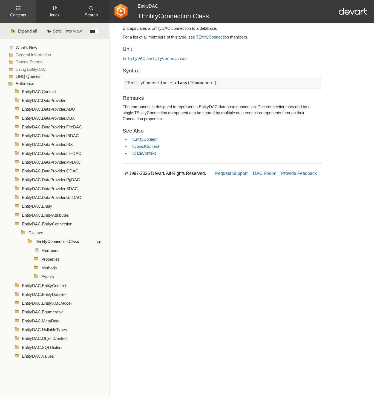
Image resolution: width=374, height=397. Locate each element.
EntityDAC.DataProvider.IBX (47, 144)
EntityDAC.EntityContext (44, 286)
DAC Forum (264, 173)
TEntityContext (144, 139)
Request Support (231, 173)
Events (47, 277)
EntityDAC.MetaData (40, 321)
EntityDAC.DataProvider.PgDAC (51, 180)
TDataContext (143, 153)
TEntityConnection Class (57, 241)
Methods (49, 268)
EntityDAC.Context (39, 92)
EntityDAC (148, 6)
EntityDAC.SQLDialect (42, 347)
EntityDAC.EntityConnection (47, 224)
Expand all (27, 31)
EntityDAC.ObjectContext (45, 338)
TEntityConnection (212, 37)
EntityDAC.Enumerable (43, 312)
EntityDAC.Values (38, 356)
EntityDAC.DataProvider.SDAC (50, 189)
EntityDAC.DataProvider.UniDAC (51, 197)
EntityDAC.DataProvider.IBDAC (50, 136)
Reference (25, 83)
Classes (35, 233)
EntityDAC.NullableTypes (44, 330)
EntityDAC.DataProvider (43, 100)
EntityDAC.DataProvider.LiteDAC (51, 153)
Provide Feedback (299, 173)
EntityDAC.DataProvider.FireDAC (52, 127)
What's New (26, 47)
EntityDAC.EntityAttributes (45, 215)
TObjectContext (145, 146)
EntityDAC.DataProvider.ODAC (50, 171)
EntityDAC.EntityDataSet (44, 294)
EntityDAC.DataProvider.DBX (48, 118)
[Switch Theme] (94, 31)
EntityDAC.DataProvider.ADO (48, 109)
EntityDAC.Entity (37, 206)
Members (50, 250)
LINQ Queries (28, 76)
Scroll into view (67, 31)
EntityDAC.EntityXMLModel (46, 303)
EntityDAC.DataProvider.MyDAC (51, 162)
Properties (50, 259)
